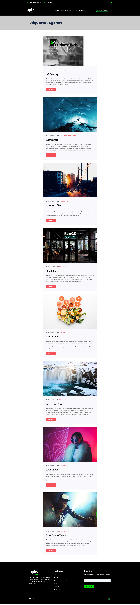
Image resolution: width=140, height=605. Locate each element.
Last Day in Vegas (56, 535)
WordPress (71, 70)
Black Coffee (53, 271)
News (60, 70)
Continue (50, 89)
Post (67, 70)
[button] (111, 10)
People (69, 135)
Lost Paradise (53, 205)
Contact (81, 10)
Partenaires (73, 10)
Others (63, 70)
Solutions (64, 10)
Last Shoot (52, 469)
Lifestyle (61, 135)
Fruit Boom (52, 336)
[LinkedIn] (111, 2)
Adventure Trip (54, 404)
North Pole (52, 139)
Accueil (57, 10)
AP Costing (52, 74)
